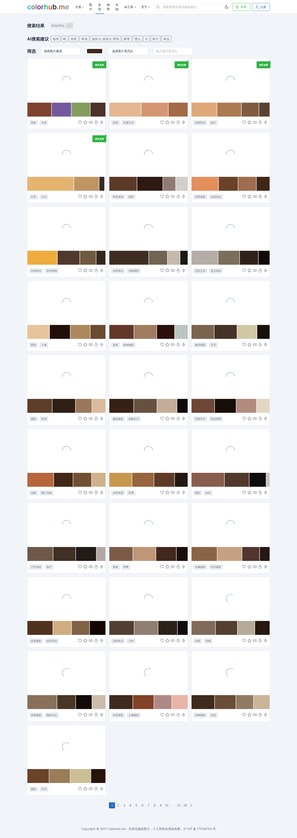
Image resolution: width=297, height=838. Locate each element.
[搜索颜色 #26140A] (98, 776)
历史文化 (200, 270)
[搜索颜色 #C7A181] (229, 554)
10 (167, 805)
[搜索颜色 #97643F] (143, 480)
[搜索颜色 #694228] (229, 184)
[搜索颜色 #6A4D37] (225, 702)
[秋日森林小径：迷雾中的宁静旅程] (231, 80)
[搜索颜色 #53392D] (237, 480)
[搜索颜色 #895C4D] (208, 480)
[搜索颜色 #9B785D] (84, 406)
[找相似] (90, 123)
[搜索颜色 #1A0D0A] (182, 554)
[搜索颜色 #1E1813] (183, 258)
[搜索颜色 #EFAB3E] (42, 258)
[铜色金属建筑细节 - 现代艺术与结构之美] (231, 302)
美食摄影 (36, 715)
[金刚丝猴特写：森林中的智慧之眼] (231, 672)
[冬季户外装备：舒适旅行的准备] (66, 524)
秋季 (131, 492)
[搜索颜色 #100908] (182, 406)
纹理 (44, 418)
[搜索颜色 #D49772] (155, 110)
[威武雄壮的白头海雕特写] (148, 228)
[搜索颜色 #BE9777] (144, 554)
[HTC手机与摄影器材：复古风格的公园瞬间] (231, 450)
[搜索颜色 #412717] (63, 480)
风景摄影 (200, 196)
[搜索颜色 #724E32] (82, 480)
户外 (131, 640)
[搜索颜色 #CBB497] (262, 702)
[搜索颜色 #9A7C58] (59, 776)
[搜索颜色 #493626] (66, 702)
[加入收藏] (85, 123)
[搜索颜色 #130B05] (84, 702)
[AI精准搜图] (101, 123)
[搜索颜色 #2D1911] (150, 184)
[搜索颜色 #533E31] (121, 628)
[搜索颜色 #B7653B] (40, 480)
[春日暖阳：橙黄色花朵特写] (66, 228)
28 (185, 805)
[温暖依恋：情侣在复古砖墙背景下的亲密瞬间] (66, 302)
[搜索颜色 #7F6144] (81, 628)
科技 (208, 492)
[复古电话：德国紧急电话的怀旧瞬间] (231, 228)
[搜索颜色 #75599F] (62, 110)
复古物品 (216, 270)
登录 (243, 7)
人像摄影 (133, 715)
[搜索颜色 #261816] (265, 554)
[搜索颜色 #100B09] (264, 258)
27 (179, 805)
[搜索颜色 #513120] (40, 628)
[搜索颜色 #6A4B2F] (98, 332)
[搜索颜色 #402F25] (64, 554)
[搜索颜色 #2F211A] (249, 258)
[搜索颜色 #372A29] (102, 184)
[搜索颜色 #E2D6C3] (263, 406)
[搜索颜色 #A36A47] (178, 110)
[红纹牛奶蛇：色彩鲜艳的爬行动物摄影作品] (66, 450)
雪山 (137, 39)
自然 (74, 39)
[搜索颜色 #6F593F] (88, 258)
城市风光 (52, 640)
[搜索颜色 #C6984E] (120, 480)
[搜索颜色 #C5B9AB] (174, 258)
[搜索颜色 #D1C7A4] (247, 332)
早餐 (125, 567)
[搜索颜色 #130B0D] (183, 628)
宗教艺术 (200, 418)
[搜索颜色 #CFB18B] (99, 480)
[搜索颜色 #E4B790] (125, 110)
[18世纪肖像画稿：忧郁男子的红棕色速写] (148, 80)
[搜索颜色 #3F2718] (263, 184)
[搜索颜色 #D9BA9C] (98, 406)
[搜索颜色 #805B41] (250, 110)
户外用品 (36, 567)
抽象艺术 (133, 418)
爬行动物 (46, 492)
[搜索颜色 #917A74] (169, 184)
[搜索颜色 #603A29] (164, 480)
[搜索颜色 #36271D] (101, 258)
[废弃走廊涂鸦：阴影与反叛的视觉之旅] (66, 747)
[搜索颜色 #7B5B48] (121, 554)
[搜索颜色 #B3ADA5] (205, 258)
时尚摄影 (216, 567)
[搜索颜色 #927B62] (245, 702)
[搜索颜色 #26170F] (262, 628)
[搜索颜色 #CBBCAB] (98, 702)
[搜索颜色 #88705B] (42, 702)
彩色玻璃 (216, 418)
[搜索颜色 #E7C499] (38, 332)
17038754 (204, 829)
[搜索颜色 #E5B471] (50, 184)
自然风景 (118, 492)
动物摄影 (133, 270)
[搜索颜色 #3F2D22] (129, 258)
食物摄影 (128, 344)
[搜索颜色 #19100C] (263, 332)
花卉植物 (52, 270)
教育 (127, 39)
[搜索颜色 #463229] (225, 332)
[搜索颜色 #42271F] (166, 554)
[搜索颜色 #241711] (181, 480)
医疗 (155, 39)
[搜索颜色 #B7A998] (246, 628)
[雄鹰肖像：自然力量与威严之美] (231, 599)
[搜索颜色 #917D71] (146, 628)
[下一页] (191, 805)
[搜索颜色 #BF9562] (86, 184)
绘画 (115, 122)
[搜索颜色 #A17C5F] (145, 332)
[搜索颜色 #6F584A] (40, 554)
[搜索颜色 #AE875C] (80, 332)
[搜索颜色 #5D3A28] (123, 184)
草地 (84, 39)
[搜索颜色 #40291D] (121, 702)
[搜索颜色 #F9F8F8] (105, 184)
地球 (55, 39)
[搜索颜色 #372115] (121, 406)
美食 (33, 122)
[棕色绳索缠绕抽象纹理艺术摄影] (66, 376)
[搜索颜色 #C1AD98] (167, 406)
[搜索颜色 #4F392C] (69, 258)
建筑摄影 (200, 344)
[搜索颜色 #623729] (121, 332)
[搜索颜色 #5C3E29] (39, 406)
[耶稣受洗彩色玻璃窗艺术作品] (231, 376)
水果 (44, 122)
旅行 (213, 122)
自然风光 (200, 122)
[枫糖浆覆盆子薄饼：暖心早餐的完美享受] (148, 524)
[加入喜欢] (80, 123)
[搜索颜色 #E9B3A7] (179, 702)
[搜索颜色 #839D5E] (81, 110)
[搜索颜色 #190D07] (225, 406)
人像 (44, 344)
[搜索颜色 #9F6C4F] (247, 184)
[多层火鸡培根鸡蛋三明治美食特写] (148, 302)
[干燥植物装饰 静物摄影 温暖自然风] (148, 154)
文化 (44, 196)
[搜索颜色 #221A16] (86, 554)
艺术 (33, 196)
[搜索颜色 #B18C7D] (246, 406)
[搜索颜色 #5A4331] (264, 110)
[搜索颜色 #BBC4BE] (181, 332)
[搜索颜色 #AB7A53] (229, 110)
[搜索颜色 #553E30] (227, 628)
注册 (263, 7)
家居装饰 (118, 196)
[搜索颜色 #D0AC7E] (62, 628)
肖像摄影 (200, 567)
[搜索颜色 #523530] (251, 554)
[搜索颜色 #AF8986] (163, 702)
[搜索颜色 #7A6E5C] (229, 258)
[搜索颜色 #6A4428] (38, 776)
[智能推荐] (96, 123)
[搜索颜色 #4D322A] (97, 110)
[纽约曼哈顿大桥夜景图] (66, 599)
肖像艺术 (128, 122)
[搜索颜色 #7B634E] (203, 332)
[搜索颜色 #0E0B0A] (257, 480)
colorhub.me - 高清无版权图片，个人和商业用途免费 (144, 829)
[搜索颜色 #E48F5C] (205, 184)
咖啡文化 (52, 715)
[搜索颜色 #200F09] (60, 332)
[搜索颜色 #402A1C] (203, 702)
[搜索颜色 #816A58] (204, 628)
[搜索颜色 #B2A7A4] (101, 554)
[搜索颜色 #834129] (143, 702)
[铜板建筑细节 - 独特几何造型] (148, 376)
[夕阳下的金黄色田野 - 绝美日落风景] (231, 154)
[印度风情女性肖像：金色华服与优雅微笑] (231, 524)
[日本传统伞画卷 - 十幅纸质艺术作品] (66, 154)
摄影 (131, 196)
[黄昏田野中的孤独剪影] (148, 672)
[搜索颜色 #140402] (97, 628)
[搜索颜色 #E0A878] (204, 110)
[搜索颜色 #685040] (145, 406)
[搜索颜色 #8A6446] (204, 554)
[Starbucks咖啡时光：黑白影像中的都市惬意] (66, 672)
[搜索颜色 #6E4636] (203, 406)
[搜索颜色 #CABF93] (80, 776)
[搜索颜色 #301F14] (64, 406)
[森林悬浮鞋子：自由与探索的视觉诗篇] (148, 599)
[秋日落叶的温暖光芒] (148, 450)
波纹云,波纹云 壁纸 (105, 39)
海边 (166, 39)
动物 (33, 492)
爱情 (33, 344)
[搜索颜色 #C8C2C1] (268, 480)
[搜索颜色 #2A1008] (166, 332)
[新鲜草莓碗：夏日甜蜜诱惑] (66, 80)
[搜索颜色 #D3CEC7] (181, 184)
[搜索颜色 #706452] (158, 258)
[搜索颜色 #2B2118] (168, 628)
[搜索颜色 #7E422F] (39, 110)
